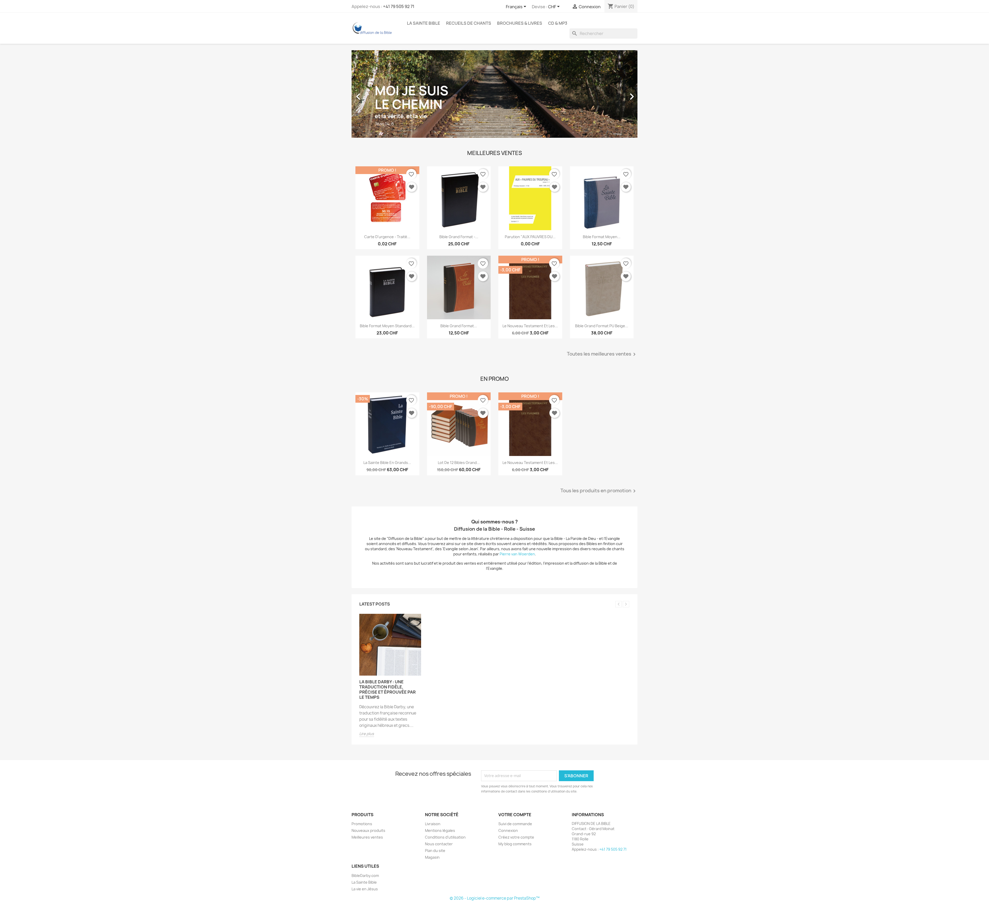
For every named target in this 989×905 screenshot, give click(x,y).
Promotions (362, 823)
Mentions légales (440, 830)
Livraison (432, 823)
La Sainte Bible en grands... (387, 462)
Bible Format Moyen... (601, 236)
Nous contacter (439, 843)
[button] (373, 94)
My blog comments (515, 843)
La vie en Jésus (365, 888)
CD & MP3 (557, 23)
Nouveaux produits (368, 830)
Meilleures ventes (367, 837)
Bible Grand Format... (458, 325)
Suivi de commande (515, 823)
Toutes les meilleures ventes (602, 354)
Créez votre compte (516, 837)
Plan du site (435, 850)
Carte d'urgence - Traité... (387, 236)
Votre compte (514, 814)
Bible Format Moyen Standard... (387, 325)
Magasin (432, 857)
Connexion (508, 830)
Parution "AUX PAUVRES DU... (530, 236)
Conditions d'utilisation (445, 837)
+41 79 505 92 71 (398, 6)
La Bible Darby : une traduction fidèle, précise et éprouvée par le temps (387, 689)
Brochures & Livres (519, 23)
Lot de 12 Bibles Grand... (459, 462)
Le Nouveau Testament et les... (530, 325)
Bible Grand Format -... (458, 236)
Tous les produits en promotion (598, 491)
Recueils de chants (468, 23)
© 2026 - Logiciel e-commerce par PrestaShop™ (495, 898)
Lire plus (366, 733)
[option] (494, 94)
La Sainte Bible (423, 23)
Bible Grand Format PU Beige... (601, 325)
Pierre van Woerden (517, 553)
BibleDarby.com (365, 875)
